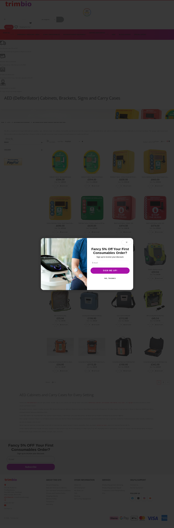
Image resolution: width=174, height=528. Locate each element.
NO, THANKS (110, 278)
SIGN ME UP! (110, 271)
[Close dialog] (126, 242)
